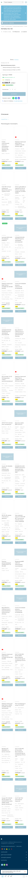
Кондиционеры (8, 26)
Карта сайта (18, 846)
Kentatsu (16, 59)
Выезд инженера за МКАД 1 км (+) (11, 69)
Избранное (17, 31)
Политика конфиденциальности (8, 846)
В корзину (7, 168)
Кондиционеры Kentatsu (18, 26)
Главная (2, 26)
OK (25, 871)
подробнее (4, 119)
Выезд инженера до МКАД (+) (11, 67)
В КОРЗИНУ (14, 94)
